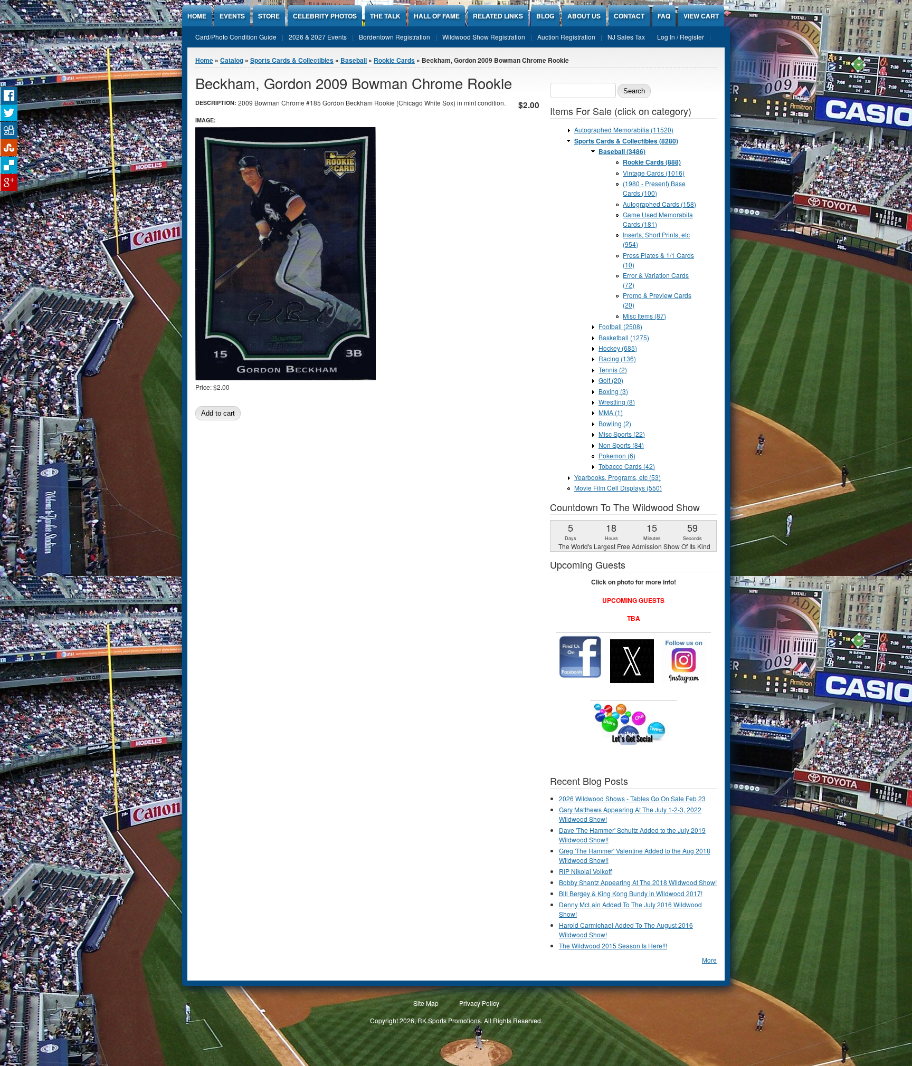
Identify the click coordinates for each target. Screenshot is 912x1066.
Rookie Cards (394, 60)
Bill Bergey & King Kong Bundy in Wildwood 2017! (630, 893)
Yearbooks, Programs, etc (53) (617, 477)
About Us (584, 16)
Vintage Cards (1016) (654, 172)
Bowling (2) (614, 423)
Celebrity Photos (325, 16)
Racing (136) (617, 358)
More (709, 959)
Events (232, 16)
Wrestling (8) (616, 401)
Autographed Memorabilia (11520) (623, 129)
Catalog (231, 60)
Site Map (426, 1002)
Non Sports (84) (621, 444)
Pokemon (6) (616, 455)
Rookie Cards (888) (652, 162)
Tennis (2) (612, 369)
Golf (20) (610, 380)
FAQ (664, 16)
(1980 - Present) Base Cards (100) (654, 188)
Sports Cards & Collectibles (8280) (626, 141)
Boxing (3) (613, 391)
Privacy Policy (479, 1002)
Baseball (353, 60)
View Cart (701, 16)
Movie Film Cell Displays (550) (618, 487)
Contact (629, 16)
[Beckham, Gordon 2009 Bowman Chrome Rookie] (285, 377)
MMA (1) (610, 412)
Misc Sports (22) (621, 433)
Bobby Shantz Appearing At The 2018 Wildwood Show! (638, 882)
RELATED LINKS (498, 16)
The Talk (385, 16)
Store (269, 16)
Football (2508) (620, 326)
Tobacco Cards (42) (626, 466)
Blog (545, 16)
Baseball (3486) (621, 151)
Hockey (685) (617, 347)
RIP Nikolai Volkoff (585, 871)
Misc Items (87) (644, 315)
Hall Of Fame (437, 16)
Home (196, 16)
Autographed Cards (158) (659, 203)
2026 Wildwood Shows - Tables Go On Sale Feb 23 (632, 798)
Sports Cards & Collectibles (292, 60)
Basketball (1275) (623, 337)
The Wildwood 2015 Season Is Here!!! (613, 945)
